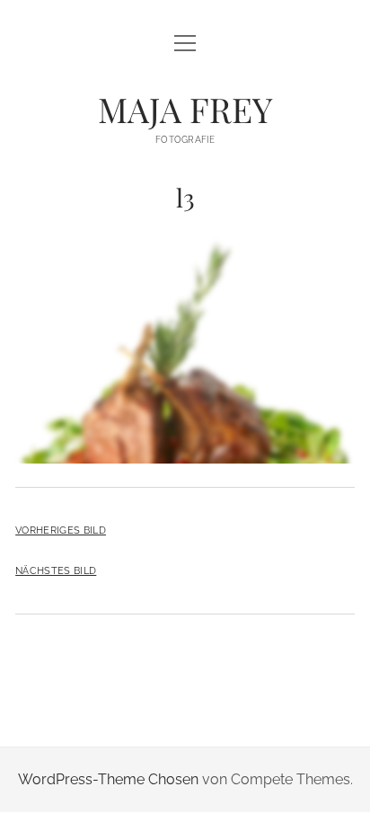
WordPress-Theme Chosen (108, 779)
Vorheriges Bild (60, 530)
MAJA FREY (185, 109)
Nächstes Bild (55, 570)
